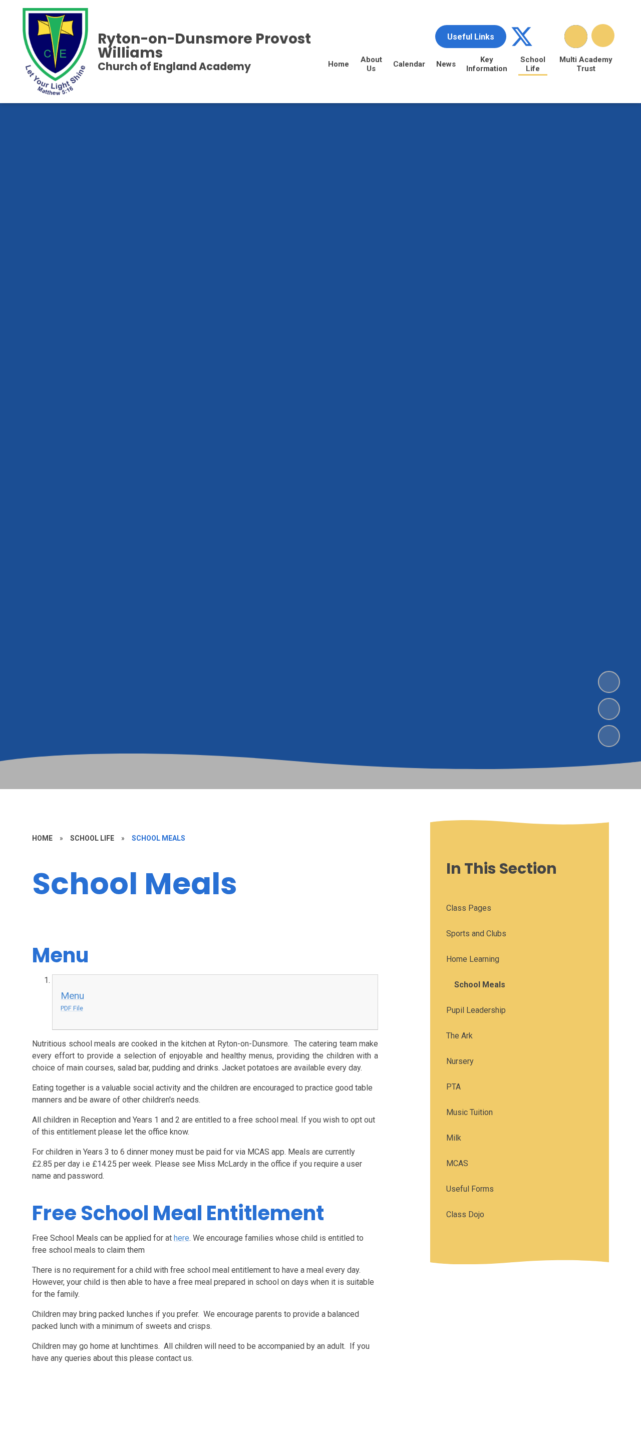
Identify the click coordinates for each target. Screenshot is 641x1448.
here (181, 1238)
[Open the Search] (575, 36)
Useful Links (470, 37)
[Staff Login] (548, 36)
